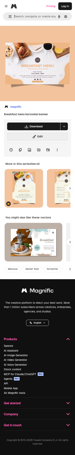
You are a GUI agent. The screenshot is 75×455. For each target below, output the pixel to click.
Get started (12, 403)
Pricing (51, 6)
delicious (13, 269)
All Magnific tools (14, 393)
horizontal (52, 269)
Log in (65, 6)
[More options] (57, 150)
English (37, 322)
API (6, 383)
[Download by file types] (64, 126)
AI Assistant (11, 350)
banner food (32, 269)
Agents (11, 379)
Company (11, 414)
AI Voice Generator (15, 364)
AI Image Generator (16, 355)
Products (10, 339)
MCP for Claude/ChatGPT (23, 374)
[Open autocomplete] (8, 16)
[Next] (70, 188)
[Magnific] (37, 291)
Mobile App (11, 388)
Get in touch (13, 425)
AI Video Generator (15, 360)
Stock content (12, 369)
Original (24, 33)
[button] (37, 323)
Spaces (8, 346)
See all (35, 164)
